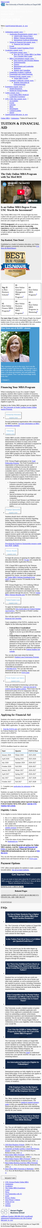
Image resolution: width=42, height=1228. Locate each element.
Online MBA (5, 118)
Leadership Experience (17, 97)
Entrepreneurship (19, 62)
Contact (7, 1204)
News (7, 1192)
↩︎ (31, 1147)
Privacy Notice (10, 1198)
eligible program (10, 828)
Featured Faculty (20, 76)
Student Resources (15, 88)
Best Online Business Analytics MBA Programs (21, 1163)
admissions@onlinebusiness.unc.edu (17, 1218)
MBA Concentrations (21, 58)
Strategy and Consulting (22, 70)
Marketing (17, 68)
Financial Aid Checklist (22, 44)
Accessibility (13, 101)
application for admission (22, 786)
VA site (26, 560)
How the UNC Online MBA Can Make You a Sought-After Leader (27, 55)
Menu (3, 26)
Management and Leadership (23, 66)
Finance (16, 64)
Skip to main (5, 2)
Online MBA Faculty (21, 78)
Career (12, 93)
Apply (16, 26)
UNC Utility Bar (15, 99)
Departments (13, 109)
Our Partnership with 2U (13, 1194)
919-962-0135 (11, 669)
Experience (14, 87)
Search (11, 112)
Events (11, 46)
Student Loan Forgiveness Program (27, 657)
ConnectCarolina (15, 111)
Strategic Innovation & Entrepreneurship (21, 83)
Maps (11, 107)
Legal (7, 1196)
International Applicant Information (26, 40)
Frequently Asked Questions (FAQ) (21, 48)
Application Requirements (23, 34)
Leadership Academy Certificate (20, 72)
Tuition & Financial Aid (22, 42)
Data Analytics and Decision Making (26, 60)
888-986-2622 (13, 1216)
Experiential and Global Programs (21, 74)
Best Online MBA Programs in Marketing (19, 1169)
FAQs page (25, 672)
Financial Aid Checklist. (13, 618)
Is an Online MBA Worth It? (19, 95)
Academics (13, 50)
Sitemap (8, 1206)
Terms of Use (9, 1202)
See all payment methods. (20, 870)
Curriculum (18, 52)
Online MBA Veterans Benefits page (22, 594)
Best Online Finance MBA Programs (17, 1159)
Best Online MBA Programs (14, 1155)
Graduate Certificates (21, 80)
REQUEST (10, 1178)
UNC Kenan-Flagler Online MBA (17, 1182)
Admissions (14, 32)
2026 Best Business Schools (14, 1145)
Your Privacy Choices (12, 1200)
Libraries (12, 105)
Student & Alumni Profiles (18, 90)
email (28, 1052)
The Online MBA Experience (15, 1188)
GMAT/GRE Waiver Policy (23, 36)
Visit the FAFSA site (10, 729)
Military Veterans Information (24, 38)
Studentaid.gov (13, 841)
